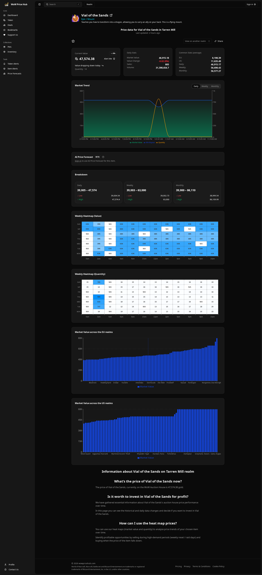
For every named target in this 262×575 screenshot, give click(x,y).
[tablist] (206, 86)
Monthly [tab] (215, 86)
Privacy (187, 566)
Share (220, 41)
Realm (89, 4)
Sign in (250, 4)
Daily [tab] (196, 86)
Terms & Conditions (201, 566)
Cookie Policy (218, 566)
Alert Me (108, 58)
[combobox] (197, 41)
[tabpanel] (148, 117)
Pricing (178, 566)
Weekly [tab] (205, 86)
